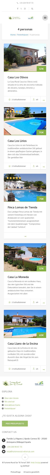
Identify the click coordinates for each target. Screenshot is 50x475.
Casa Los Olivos (18, 77)
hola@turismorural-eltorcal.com (20, 451)
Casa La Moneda (18, 277)
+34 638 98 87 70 (14, 447)
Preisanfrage (16, 472)
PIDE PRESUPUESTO (15, 423)
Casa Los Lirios (17, 140)
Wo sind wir (9, 401)
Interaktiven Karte (12, 405)
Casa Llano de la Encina (23, 343)
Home (13, 34)
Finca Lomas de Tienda (22, 207)
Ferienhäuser (22, 34)
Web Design (36, 463)
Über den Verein (11, 398)
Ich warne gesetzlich (31, 472)
